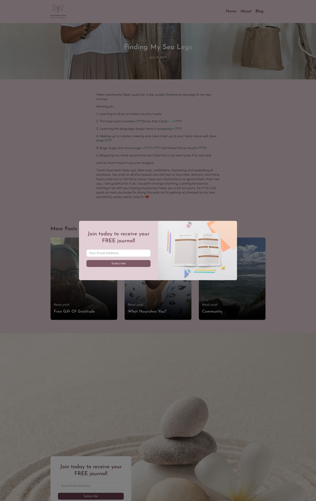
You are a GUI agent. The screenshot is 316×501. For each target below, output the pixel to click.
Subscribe (118, 263)
